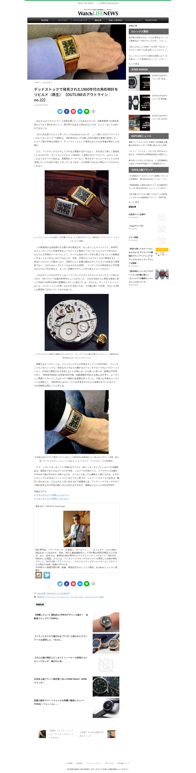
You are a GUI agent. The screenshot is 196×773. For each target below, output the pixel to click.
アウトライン (50, 597)
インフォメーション (133, 20)
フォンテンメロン (77, 597)
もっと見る (134, 63)
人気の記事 (41, 593)
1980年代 (40, 597)
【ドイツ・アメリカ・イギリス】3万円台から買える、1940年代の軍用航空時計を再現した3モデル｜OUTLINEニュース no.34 (148, 153)
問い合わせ (109, 763)
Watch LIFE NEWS (85, 3)
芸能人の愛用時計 (116, 20)
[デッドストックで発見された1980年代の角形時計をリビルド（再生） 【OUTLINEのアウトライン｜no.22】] (80, 111)
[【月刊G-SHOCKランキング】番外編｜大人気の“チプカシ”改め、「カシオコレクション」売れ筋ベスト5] (139, 103)
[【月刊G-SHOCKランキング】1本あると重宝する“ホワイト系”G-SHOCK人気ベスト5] (139, 83)
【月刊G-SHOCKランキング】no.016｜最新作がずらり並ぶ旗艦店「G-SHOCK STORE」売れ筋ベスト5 (160, 117)
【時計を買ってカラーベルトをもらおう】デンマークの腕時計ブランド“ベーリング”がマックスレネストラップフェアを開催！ (141, 256)
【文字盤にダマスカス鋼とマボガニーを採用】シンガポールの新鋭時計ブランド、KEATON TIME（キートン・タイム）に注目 (148, 196)
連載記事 (98, 20)
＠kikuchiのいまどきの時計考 (57, 593)
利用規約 (79, 763)
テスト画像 (133, 237)
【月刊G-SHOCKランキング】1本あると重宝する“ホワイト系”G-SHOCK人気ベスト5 (159, 77)
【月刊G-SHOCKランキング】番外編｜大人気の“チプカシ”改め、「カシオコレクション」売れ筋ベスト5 (159, 97)
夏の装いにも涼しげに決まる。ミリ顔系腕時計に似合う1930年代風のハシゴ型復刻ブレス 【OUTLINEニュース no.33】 (148, 162)
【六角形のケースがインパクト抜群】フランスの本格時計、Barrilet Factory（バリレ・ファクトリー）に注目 (148, 178)
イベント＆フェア (80, 20)
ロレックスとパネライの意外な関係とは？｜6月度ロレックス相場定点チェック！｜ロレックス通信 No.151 (148, 58)
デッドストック (63, 597)
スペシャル (62, 20)
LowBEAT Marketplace (108, 3)
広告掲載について (123, 763)
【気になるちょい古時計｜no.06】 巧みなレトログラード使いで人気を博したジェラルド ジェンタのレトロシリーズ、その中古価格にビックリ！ (148, 48)
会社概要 (69, 763)
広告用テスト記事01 (137, 214)
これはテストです (136, 226)
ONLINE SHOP (151, 20)
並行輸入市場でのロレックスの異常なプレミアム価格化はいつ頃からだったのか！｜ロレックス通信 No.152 (148, 39)
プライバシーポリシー (94, 763)
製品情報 (44, 20)
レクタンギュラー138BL (94, 597)
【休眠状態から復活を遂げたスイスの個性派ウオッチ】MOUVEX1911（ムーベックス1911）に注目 (148, 187)
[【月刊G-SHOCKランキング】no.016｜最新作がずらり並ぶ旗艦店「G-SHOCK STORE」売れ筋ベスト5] (139, 123)
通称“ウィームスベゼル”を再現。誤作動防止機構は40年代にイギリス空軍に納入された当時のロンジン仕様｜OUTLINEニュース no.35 (148, 144)
